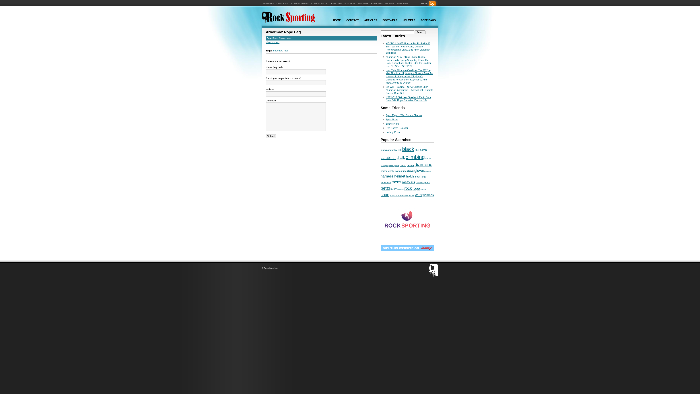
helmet (399, 176)
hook (417, 176)
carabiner (388, 157)
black (408, 149)
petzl (385, 188)
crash (403, 165)
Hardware (363, 4)
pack (427, 182)
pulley (393, 189)
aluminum (386, 150)
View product (272, 42)
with (418, 195)
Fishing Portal (393, 132)
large (423, 176)
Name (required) (274, 67)
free (404, 171)
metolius (408, 182)
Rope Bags (402, 4)
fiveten (398, 171)
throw (411, 195)
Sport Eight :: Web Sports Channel (404, 115)
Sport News (392, 119)
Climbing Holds (319, 4)
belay (394, 150)
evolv (391, 171)
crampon (384, 165)
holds (410, 176)
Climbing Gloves (300, 4)
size (392, 195)
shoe (385, 194)
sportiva (398, 195)
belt (399, 150)
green (428, 171)
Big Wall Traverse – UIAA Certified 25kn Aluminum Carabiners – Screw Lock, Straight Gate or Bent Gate (409, 90)
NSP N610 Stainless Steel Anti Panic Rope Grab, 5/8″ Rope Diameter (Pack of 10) (408, 99)
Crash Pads (336, 4)
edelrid (384, 171)
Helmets (389, 4)
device (410, 165)
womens (428, 195)
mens (396, 182)
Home (337, 20)
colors (428, 158)
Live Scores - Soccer (397, 128)
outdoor (420, 182)
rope (286, 50)
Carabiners (268, 4)
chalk (400, 158)
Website (270, 89)
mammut (386, 182)
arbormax (277, 50)
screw (423, 189)
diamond (423, 164)
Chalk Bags (283, 4)
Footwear (350, 4)
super (406, 195)
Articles (370, 20)
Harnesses (377, 4)
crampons (394, 165)
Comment (271, 100)
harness (387, 176)
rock (408, 188)
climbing (415, 157)
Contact (352, 20)
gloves (419, 171)
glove (410, 170)
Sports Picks (392, 123)
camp (423, 149)
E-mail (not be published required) (283, 78)
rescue (400, 189)
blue (417, 150)
